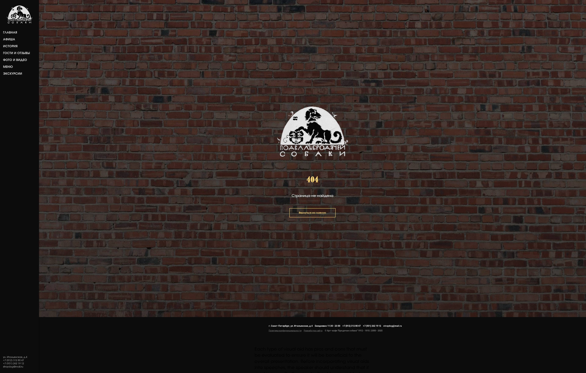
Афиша (9, 39)
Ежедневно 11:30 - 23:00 (327, 326)
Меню (8, 66)
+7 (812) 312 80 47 (351, 326)
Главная (10, 32)
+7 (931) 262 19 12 (372, 326)
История (10, 46)
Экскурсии (12, 73)
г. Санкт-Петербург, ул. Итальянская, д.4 (291, 326)
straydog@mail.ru (392, 326)
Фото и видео (15, 60)
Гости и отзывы (16, 53)
